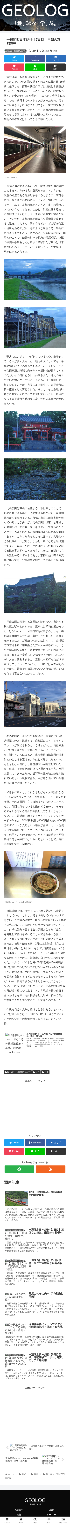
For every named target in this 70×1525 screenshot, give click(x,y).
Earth (51, 1510)
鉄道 (46, 1072)
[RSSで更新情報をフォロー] (50, 1169)
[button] (63, 762)
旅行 (37, 1072)
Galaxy (18, 1510)
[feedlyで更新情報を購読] (19, 1169)
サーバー (51, 1514)
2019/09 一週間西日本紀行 (19, 1072)
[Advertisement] (35, 1106)
